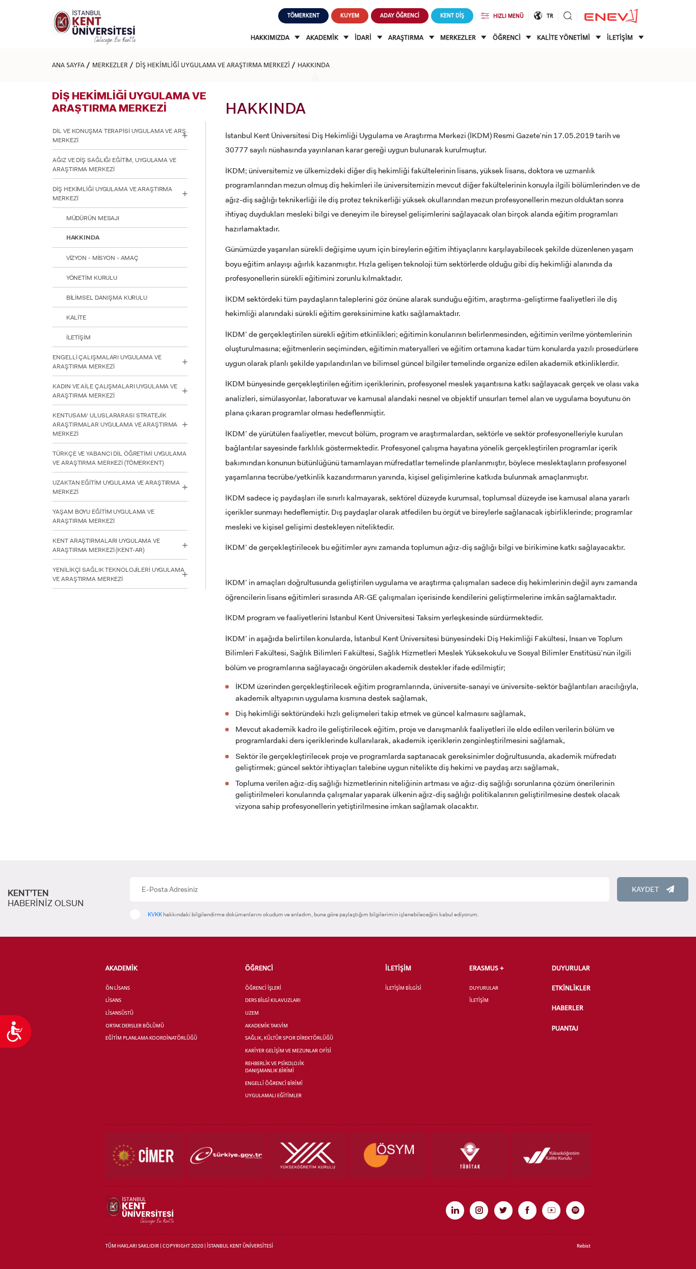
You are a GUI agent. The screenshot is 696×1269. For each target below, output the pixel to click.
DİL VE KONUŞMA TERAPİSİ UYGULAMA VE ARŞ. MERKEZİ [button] (119, 135)
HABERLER (567, 1008)
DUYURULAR (483, 988)
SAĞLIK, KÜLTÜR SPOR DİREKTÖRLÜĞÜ (289, 1038)
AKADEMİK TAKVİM (266, 1025)
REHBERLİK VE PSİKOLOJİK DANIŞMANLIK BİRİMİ (274, 1067)
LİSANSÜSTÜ (119, 1013)
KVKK (155, 914)
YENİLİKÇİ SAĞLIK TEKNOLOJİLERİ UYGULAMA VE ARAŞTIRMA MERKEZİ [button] (118, 574)
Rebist (584, 1246)
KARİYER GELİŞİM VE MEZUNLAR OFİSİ (288, 1050)
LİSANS (113, 1000)
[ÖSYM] (389, 1155)
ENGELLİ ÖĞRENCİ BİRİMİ (274, 1083)
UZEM (252, 1013)
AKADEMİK (323, 37)
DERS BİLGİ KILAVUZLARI (273, 1000)
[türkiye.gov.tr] (226, 1155)
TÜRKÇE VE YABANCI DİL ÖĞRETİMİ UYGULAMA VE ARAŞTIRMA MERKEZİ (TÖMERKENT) (119, 458)
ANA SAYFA (68, 65)
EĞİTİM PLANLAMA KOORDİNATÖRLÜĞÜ (151, 1038)
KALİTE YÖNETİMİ (564, 37)
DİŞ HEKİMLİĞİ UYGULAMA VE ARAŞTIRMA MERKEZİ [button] (112, 193)
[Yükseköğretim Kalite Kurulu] (551, 1155)
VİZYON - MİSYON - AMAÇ (102, 258)
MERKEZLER (458, 37)
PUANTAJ (565, 1028)
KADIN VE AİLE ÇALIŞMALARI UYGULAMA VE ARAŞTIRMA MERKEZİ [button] (114, 391)
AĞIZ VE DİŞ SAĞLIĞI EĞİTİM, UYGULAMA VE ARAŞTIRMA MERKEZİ (114, 164)
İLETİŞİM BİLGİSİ (403, 988)
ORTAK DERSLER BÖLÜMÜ (134, 1025)
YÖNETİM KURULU (91, 278)
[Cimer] (144, 1155)
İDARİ (364, 37)
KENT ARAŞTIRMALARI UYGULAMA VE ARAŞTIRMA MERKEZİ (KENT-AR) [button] (105, 545)
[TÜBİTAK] (470, 1155)
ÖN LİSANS (117, 988)
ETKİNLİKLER (571, 988)
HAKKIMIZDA (271, 37)
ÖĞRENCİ (507, 37)
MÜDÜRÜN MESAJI (92, 218)
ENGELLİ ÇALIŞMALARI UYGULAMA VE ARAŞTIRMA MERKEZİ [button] (106, 362)
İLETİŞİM (620, 37)
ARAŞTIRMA (406, 37)
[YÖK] (307, 1155)
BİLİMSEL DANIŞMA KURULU (106, 298)
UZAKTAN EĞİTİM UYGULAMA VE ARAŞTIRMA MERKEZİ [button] (116, 487)
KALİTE (76, 317)
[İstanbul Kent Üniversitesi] (94, 26)
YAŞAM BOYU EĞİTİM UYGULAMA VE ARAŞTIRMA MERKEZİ (103, 516)
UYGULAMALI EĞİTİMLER (273, 1095)
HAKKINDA (314, 65)
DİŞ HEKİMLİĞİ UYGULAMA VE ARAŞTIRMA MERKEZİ (213, 65)
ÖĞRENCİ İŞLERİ (263, 988)
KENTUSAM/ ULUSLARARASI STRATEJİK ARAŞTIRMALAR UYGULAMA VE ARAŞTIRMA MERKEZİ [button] (114, 424)
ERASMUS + (486, 968)
